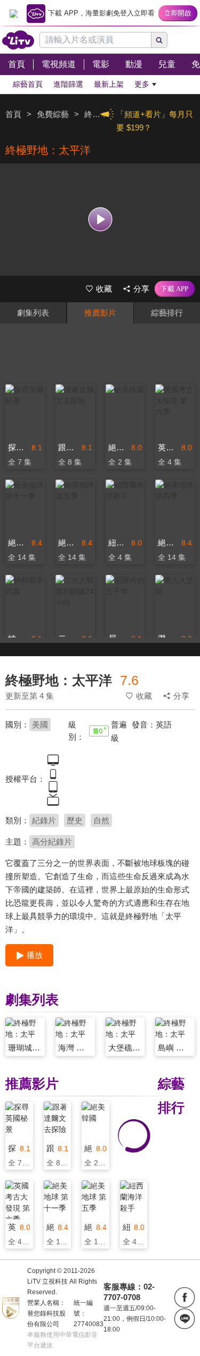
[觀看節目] (100, 219)
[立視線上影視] (18, 39)
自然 (101, 820)
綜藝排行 (167, 312)
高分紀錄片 (52, 841)
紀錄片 (44, 820)
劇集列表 (33, 312)
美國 (40, 724)
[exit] (13, 13)
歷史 (75, 820)
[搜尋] (159, 40)
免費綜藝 (53, 114)
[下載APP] (175, 289)
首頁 (13, 114)
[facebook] (184, 1297)
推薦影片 (100, 312)
